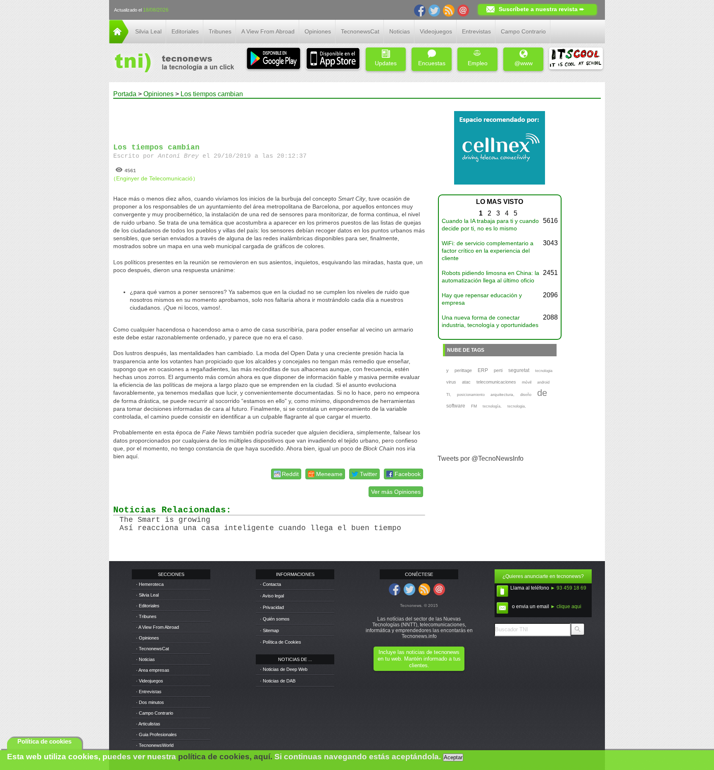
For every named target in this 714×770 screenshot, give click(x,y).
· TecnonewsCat (152, 648)
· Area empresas (152, 670)
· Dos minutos (150, 702)
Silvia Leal (148, 31)
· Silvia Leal (147, 594)
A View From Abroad (268, 31)
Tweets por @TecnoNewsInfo (481, 458)
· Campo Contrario (154, 713)
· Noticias (145, 659)
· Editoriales (147, 605)
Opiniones (318, 31)
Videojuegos (436, 31)
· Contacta (270, 584)
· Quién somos (275, 618)
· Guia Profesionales (156, 734)
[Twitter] (434, 9)
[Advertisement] (269, 117)
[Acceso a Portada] (119, 41)
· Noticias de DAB (277, 680)
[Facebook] (419, 9)
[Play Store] (273, 59)
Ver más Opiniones (396, 491)
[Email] (463, 9)
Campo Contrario (523, 31)
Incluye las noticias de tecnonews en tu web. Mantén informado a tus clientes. (419, 658)
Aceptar (453, 757)
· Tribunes (146, 616)
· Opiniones (147, 637)
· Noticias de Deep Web (283, 669)
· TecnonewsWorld (155, 745)
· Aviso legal (272, 595)
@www (523, 63)
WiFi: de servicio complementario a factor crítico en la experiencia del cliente (487, 250)
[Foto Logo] (171, 63)
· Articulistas (148, 723)
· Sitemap (269, 630)
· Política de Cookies (280, 642)
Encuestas (431, 63)
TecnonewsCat (360, 31)
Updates (386, 63)
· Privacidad (272, 607)
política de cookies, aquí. (225, 756)
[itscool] (576, 59)
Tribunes (220, 31)
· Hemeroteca (150, 584)
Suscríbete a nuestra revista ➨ (541, 9)
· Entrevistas (149, 691)
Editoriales (185, 31)
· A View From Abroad (157, 627)
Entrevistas (476, 31)
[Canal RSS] (448, 9)
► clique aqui (565, 606)
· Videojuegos (149, 680)
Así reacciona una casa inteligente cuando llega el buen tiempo (260, 528)
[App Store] (333, 59)
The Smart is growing (164, 520)
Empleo (478, 63)
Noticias (399, 31)
